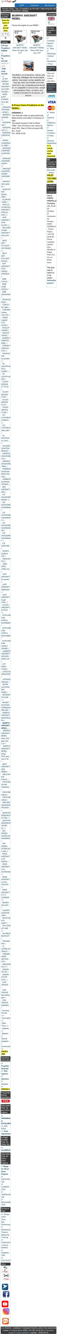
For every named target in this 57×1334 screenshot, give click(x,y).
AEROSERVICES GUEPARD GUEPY (8, 161)
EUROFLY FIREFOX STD (5, 348)
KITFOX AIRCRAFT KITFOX (5, 607)
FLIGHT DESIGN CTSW (4, 409)
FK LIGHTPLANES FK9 (7, 376)
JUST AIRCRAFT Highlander (5, 587)
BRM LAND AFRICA (4, 286)
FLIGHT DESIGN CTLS (4, 402)
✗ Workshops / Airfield (51, 53)
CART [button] (21, 5)
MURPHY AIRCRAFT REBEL (16, 11)
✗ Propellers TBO (5, 1252)
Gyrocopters (6, 1018)
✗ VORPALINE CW (6, 1194)
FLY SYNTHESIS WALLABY (6, 428)
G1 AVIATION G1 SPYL (5, 438)
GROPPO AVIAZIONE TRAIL (6, 463)
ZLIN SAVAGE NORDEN (5, 1002)
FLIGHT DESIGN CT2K (4, 394)
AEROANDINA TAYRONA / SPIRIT (7, 109)
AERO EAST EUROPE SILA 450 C (5, 99)
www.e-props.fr (23, 1332)
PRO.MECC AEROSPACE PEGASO (6, 805)
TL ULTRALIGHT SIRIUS (6, 948)
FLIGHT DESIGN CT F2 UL (5, 384)
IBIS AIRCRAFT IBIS (5, 489)
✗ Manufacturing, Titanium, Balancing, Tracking (7, 1232)
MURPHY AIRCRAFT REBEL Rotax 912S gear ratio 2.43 (36, 49)
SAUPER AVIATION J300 (5, 912)
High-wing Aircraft (48, 9)
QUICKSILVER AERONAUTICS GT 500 (7, 815)
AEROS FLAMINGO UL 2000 (5, 143)
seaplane (5, 1028)
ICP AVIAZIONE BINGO (6, 497)
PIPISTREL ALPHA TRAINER (6, 784)
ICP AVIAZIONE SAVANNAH (6, 504)
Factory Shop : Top (10, 9)
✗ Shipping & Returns (51, 122)
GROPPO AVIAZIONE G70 (6, 456)
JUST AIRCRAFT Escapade (5, 576)
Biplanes (5, 1033)
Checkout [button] (35, 5)
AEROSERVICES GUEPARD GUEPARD (8, 150)
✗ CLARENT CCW (5, 1186)
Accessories (6, 1046)
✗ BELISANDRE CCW (6, 1202)
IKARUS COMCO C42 (5, 553)
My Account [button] (50, 5)
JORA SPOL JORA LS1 (5, 566)
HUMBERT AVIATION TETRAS (6, 481)
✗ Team (50, 48)
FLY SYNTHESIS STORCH (6, 417)
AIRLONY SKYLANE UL (5, 184)
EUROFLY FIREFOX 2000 (5, 340)
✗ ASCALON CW (5, 1179)
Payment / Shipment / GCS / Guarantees (52, 87)
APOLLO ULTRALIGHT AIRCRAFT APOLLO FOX (6, 210)
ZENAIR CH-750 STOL (5, 977)
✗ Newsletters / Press (51, 61)
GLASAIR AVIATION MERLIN (5, 448)
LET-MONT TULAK (4, 666)
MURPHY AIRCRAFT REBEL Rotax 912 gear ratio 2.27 (20, 49)
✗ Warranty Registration (51, 140)
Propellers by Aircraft (29, 9)
